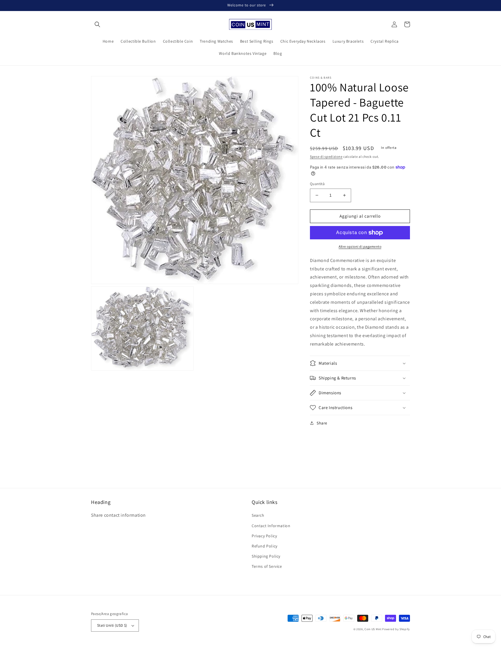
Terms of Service (267, 566)
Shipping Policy (266, 556)
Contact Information (271, 525)
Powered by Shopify (396, 629)
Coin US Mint (372, 629)
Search (258, 515)
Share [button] (322, 423)
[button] (97, 24)
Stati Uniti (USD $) (112, 625)
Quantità (317, 183)
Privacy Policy (264, 535)
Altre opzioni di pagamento (360, 246)
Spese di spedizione (326, 156)
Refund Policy (264, 546)
